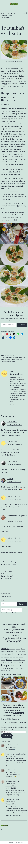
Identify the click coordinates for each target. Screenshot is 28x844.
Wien (11, 670)
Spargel (13, 668)
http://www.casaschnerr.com (10, 435)
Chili (8, 651)
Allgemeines (12, 648)
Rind (11, 665)
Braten (23, 649)
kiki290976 (12, 422)
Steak (23, 668)
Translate (15, 613)
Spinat (20, 668)
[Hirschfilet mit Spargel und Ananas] (20, 696)
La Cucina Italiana (17, 357)
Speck (17, 668)
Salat (14, 665)
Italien (17, 359)
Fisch (10, 357)
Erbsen (23, 651)
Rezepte (3, 361)
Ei (16, 651)
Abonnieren (22, 324)
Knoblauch (3, 660)
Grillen (24, 654)
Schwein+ (3, 668)
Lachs (2, 662)
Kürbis (23, 660)
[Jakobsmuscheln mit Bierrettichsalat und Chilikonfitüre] (7, 696)
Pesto (11, 662)
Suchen (3, 601)
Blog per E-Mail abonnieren (10, 719)
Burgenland (3, 651)
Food (14, 654)
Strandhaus (17, 745)
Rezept (21, 662)
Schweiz (8, 361)
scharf (20, 665)
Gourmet (20, 654)
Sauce (17, 665)
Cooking (12, 651)
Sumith (10, 479)
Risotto (25, 357)
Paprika (7, 662)
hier (19, 81)
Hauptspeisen (5, 657)
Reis (21, 359)
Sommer (8, 668)
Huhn (11, 657)
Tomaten (7, 670)
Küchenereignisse (10, 13)
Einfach (19, 651)
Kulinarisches (17, 660)
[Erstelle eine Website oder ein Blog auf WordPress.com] (1, 829)
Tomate (3, 670)
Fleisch (9, 654)
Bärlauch (7, 359)
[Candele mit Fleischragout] (20, 683)
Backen (18, 649)
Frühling (13, 359)
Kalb (17, 657)
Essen (2, 654)
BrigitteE (8, 745)
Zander (13, 361)
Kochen (9, 659)
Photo (14, 662)
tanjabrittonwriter (11, 781)
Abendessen (5, 648)
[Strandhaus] (7, 683)
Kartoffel (21, 657)
